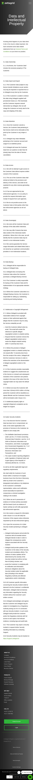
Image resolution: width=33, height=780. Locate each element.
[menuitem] (29, 3)
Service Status (7, 695)
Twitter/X (6, 698)
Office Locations (8, 700)
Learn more (16, 776)
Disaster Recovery (8, 682)
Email (5, 702)
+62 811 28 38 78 (8, 711)
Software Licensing (9, 684)
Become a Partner (8, 668)
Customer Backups (16, 767)
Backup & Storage (8, 680)
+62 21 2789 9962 (8, 713)
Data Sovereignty (16, 760)
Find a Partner (7, 666)
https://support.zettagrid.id (11, 638)
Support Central (8, 693)
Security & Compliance (9, 657)
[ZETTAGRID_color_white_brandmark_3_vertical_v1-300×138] (13, 3)
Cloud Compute (8, 677)
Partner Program (8, 664)
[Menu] (29, 3)
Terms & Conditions (9, 659)
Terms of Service (16, 747)
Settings (24, 776)
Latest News (7, 661)
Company (6, 655)
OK (9, 776)
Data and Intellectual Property (16, 20)
